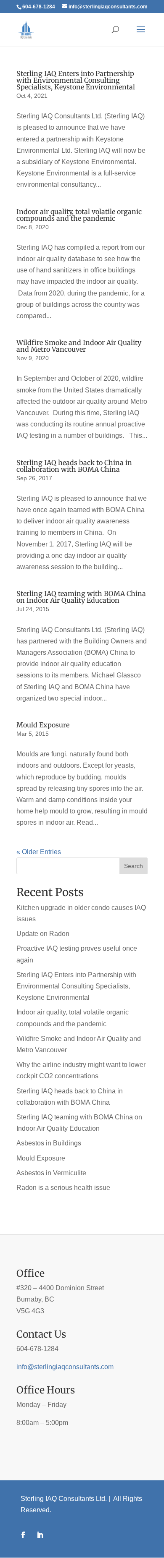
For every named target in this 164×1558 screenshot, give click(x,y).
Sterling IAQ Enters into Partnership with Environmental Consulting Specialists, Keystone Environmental (75, 80)
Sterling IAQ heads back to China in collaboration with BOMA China (74, 465)
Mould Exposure (42, 725)
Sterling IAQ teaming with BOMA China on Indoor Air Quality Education (81, 596)
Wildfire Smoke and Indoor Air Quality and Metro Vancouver (78, 345)
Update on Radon (42, 933)
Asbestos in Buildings (48, 1143)
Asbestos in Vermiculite (51, 1172)
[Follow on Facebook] (23, 1535)
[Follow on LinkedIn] (40, 1535)
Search (133, 866)
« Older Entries (38, 851)
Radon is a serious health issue (63, 1187)
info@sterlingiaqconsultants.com (65, 1366)
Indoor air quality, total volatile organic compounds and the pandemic (79, 214)
